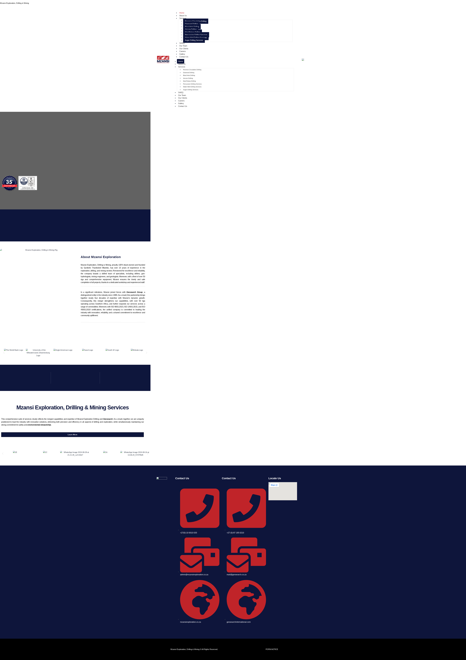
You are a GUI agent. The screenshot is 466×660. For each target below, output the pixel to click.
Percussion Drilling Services (196, 35)
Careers (181, 101)
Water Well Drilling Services (196, 37)
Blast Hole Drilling (192, 27)
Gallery (181, 103)
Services (182, 18)
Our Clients (182, 98)
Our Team (182, 95)
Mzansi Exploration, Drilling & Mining (14, 3)
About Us (182, 64)
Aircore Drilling (190, 29)
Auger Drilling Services (194, 40)
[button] (3, 352)
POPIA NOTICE (272, 649)
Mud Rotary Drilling (192, 32)
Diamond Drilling (191, 24)
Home (180, 61)
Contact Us (183, 57)
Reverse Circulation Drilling (195, 21)
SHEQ (180, 92)
